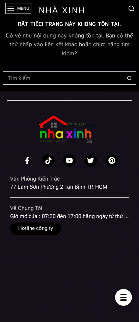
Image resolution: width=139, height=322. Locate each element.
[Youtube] (69, 160)
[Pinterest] (112, 160)
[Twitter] (90, 160)
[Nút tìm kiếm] (129, 78)
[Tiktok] (48, 160)
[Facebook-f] (27, 160)
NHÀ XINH (62, 10)
